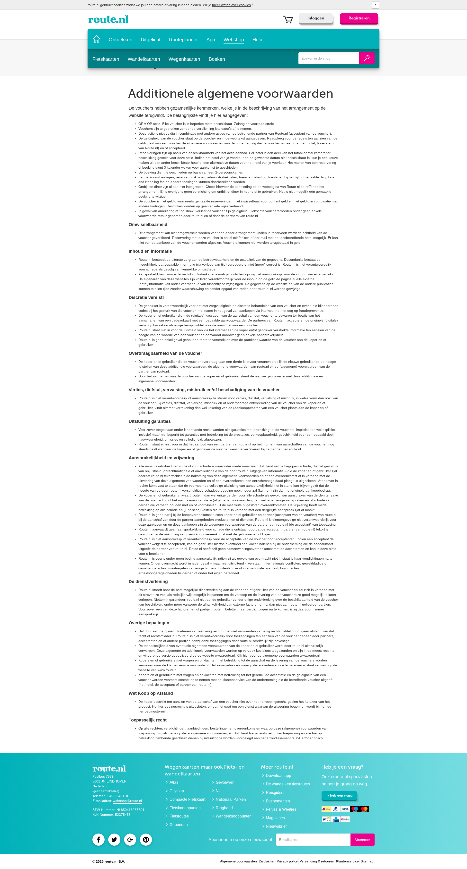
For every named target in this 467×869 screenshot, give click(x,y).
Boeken (217, 59)
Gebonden (179, 825)
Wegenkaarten (184, 59)
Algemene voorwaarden (238, 861)
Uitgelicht (151, 39)
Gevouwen (225, 782)
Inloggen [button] (315, 18)
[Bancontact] (326, 820)
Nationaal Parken (231, 799)
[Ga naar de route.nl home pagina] (110, 20)
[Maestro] (354, 809)
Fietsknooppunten (185, 808)
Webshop (234, 39)
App (211, 39)
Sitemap (367, 861)
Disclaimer (267, 861)
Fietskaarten (105, 59)
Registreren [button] (359, 18)
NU (219, 791)
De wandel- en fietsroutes (288, 784)
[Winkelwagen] (289, 19)
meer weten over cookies (231, 5)
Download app (278, 775)
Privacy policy (287, 861)
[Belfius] (345, 820)
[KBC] (336, 820)
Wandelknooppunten (233, 816)
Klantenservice (347, 861)
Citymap (177, 791)
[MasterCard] (364, 809)
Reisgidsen (276, 793)
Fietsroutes (179, 816)
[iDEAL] (326, 809)
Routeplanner (183, 39)
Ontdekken (120, 39)
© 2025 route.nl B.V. (108, 861)
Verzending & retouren (317, 861)
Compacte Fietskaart (187, 799)
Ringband (224, 808)
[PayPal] (336, 809)
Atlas (174, 782)
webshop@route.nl (127, 801)
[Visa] (345, 809)
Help (257, 39)
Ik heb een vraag (339, 795)
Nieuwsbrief (276, 826)
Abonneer (362, 840)
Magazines (275, 818)
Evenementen (278, 801)
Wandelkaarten (144, 59)
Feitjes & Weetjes (281, 809)
